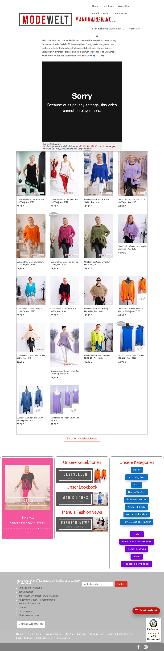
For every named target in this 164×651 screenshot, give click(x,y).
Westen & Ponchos (136, 514)
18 (49, 528)
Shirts (137, 484)
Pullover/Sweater (137, 499)
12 (33, 528)
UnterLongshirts (136, 477)
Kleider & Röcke (137, 507)
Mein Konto (108, 6)
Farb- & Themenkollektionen (106, 29)
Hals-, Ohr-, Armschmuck (136, 541)
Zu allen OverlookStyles (82, 438)
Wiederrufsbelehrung (30, 604)
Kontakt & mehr (100, 14)
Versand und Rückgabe (30, 588)
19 (26, 532)
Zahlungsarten (26, 592)
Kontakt (23, 608)
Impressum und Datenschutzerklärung (38, 596)
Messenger (110, 146)
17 (47, 528)
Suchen (121, 584)
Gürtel (136, 556)
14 (38, 528)
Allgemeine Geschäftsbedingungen (37, 600)
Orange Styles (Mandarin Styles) (27, 518)
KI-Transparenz (26, 612)
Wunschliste (124, 6)
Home (95, 6)
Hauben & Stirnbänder (136, 563)
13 (36, 528)
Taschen (136, 534)
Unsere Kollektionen (102, 21)
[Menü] (159, 619)
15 (41, 528)
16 (44, 528)
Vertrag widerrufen (31, 624)
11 (30, 528)
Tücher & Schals (136, 549)
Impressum (134, 29)
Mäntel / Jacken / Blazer (137, 521)
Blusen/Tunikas (136, 492)
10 (28, 528)
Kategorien (121, 14)
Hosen (136, 469)
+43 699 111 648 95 (88, 146)
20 (28, 532)
